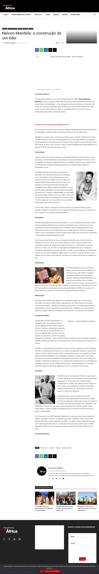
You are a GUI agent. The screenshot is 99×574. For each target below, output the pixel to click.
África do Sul (44, 448)
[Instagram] (53, 479)
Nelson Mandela (67, 448)
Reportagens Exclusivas (21, 14)
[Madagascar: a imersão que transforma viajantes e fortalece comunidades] (87, 498)
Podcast (65, 14)
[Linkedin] (46, 50)
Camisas (56, 14)
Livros (47, 14)
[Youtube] (64, 479)
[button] (94, 15)
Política (31, 28)
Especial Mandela (18, 19)
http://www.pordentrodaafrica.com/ (57, 471)
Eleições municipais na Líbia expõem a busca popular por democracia (64, 508)
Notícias (38, 14)
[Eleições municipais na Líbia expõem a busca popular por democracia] (66, 498)
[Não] (97, 569)
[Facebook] (37, 50)
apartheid (51, 448)
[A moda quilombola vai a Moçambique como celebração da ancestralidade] (44, 498)
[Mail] (57, 479)
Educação (25, 28)
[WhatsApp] (41, 50)
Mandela (58, 448)
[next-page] (39, 514)
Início (3, 19)
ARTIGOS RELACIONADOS (44, 487)
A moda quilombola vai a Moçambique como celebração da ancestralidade (44, 508)
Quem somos (75, 14)
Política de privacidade (52, 571)
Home (5, 14)
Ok (41, 571)
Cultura (19, 28)
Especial (9, 19)
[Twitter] (60, 479)
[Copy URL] (55, 50)
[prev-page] (36, 514)
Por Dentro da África (9, 43)
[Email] (50, 50)
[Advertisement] (66, 118)
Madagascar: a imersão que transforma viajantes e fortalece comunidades (87, 508)
